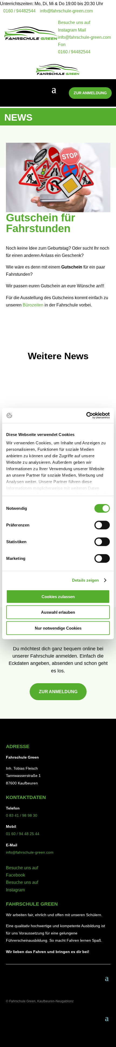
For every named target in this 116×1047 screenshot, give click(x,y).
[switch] (102, 525)
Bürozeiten (33, 305)
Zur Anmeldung (90, 93)
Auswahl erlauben (58, 612)
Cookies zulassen (58, 596)
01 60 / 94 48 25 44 (22, 834)
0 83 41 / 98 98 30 (21, 815)
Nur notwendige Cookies (58, 628)
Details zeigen (85, 580)
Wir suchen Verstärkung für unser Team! (54, 401)
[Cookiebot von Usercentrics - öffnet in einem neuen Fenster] (86, 415)
